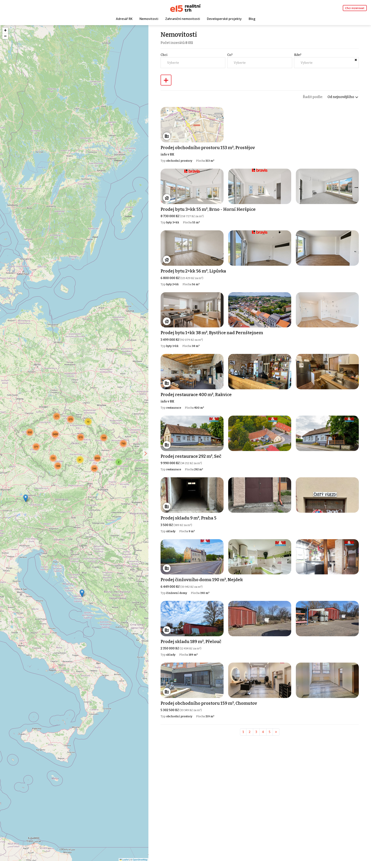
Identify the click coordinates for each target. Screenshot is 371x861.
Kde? (297, 55)
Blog (252, 19)
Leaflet (125, 859)
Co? (229, 55)
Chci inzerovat (354, 8)
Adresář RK (124, 19)
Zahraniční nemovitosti (182, 19)
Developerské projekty (224, 19)
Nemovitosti (149, 19)
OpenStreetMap (140, 859)
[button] (82, 593)
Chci (164, 55)
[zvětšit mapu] (145, 453)
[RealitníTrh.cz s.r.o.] (185, 7)
